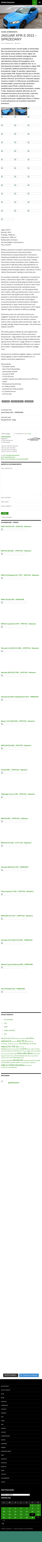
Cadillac (4, 1401)
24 (4, 1517)
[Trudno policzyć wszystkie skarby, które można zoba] (21, 1194)
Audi (2, 1393)
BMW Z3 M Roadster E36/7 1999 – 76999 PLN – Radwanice (20, 575)
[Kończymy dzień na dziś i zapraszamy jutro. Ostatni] (21, 1289)
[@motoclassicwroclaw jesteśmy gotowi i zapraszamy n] (21, 1241)
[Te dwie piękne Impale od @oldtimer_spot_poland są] (21, 1313)
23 (38, 1514)
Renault (3, 1466)
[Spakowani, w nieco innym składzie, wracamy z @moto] (21, 1170)
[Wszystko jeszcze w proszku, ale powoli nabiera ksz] (21, 1360)
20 (21, 1514)
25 (9, 1517)
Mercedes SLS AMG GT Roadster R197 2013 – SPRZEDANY (20, 697)
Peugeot (4, 1459)
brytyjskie (6, 401)
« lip (3, 1523)
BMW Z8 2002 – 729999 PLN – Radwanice (14, 818)
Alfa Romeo (5, 1386)
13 (21, 1511)
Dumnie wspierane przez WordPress (23, 1528)
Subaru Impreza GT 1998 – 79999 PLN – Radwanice (17, 891)
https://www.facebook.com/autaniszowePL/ (15, 459)
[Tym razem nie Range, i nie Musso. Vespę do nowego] (21, 1099)
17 (4, 1514)
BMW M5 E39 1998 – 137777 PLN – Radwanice (16, 843)
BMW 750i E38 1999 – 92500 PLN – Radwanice (16, 526)
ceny (5, 1023)
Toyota (3, 1474)
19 (15, 1514)
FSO (2, 1424)
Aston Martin (5, 1390)
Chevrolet (4, 1405)
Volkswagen (5, 1478)
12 (15, 1511)
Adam (18, 43)
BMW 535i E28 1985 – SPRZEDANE (12, 599)
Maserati (4, 1443)
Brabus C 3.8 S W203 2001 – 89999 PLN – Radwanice (18, 721)
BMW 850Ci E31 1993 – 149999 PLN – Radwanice (17, 916)
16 (38, 1511)
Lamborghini (5, 1436)
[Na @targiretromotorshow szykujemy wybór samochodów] (21, 1122)
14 (27, 1511)
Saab (2, 1470)
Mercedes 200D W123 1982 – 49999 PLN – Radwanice (18, 672)
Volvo (3, 1482)
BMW (2, 1397)
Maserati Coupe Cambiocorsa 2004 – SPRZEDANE (17, 964)
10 (4, 1511)
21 (27, 1514)
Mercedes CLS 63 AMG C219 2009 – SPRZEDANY (17, 940)
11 (9, 1511)
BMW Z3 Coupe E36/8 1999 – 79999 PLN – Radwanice (18, 624)
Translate (29, 433)
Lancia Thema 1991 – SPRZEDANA (12, 411)
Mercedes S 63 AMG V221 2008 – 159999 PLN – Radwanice (20, 648)
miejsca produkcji (9, 1030)
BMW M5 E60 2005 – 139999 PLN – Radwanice (16, 551)
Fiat (2, 1416)
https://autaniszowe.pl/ (8, 457)
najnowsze (29, 401)
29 (32, 1517)
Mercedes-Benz (6, 1451)
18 (9, 1514)
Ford (2, 1420)
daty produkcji (8, 1019)
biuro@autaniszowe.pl (12, 455)
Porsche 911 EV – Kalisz (8, 419)
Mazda (3, 1447)
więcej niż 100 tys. (17, 401)
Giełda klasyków (7, 2)
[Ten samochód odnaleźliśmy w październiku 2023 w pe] (21, 1336)
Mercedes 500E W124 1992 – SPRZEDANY (14, 867)
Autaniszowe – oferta (10, 522)
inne (5, 1034)
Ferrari (3, 1413)
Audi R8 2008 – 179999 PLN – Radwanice (14, 770)
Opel (2, 1455)
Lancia (3, 1439)
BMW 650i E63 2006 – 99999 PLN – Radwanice (16, 745)
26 (15, 1517)
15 (32, 1511)
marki (5, 1027)
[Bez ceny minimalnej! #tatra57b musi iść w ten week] (21, 1265)
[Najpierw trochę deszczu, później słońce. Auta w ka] (21, 1218)
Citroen (3, 1409)
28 (27, 1517)
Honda (3, 1428)
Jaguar (3, 32)
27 (21, 1517)
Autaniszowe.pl (12, 32)
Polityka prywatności (6, 1528)
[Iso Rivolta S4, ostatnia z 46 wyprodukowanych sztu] (21, 1146)
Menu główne (39, 2)
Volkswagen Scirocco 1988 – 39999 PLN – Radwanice (18, 794)
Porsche (4, 1462)
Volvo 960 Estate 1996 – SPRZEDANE (13, 989)
